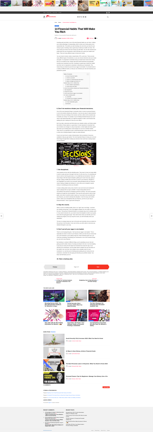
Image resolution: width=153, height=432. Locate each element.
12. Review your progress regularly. (73, 98)
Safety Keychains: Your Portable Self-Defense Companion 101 (61, 5)
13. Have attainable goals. (71, 101)
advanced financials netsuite (51, 271)
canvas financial (63, 271)
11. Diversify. (68, 96)
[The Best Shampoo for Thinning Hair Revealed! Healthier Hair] (27, 3)
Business (46, 301)
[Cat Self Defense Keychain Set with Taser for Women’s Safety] (99, 315)
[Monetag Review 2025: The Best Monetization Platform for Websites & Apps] (5, 3)
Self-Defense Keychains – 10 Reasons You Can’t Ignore (71, 5)
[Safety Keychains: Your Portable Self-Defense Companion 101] (61, 3)
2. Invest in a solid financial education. (74, 79)
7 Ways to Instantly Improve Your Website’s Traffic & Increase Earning (54, 415)
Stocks (53, 301)
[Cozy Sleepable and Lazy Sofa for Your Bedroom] (83, 5)
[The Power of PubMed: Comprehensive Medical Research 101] (105, 3)
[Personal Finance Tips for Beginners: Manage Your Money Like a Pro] (53, 378)
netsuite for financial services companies (83, 274)
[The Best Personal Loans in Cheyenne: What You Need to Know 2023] (53, 365)
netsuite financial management (51, 274)
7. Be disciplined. (68, 89)
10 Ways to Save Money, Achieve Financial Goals (81, 351)
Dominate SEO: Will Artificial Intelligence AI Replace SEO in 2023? (54, 425)
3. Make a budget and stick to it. (73, 81)
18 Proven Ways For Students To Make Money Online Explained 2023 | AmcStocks (54, 413)
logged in (50, 402)
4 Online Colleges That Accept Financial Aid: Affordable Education (127, 5)
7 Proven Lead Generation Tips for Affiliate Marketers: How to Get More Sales (54, 420)
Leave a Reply (106, 387)
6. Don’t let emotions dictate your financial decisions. (76, 88)
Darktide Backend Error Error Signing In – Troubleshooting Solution (138, 5)
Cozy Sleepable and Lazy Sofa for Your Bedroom (82, 9)
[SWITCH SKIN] (109, 12)
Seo (49, 301)
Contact (59, 12)
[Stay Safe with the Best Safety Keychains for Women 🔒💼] (39, 3)
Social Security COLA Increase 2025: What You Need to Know (16, 5)
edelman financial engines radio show (77, 271)
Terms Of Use (54, 12)
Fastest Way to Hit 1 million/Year (71, 83)
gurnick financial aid (104, 271)
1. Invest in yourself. (70, 77)
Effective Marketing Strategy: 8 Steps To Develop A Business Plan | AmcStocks (54, 418)
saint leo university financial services (53, 275)
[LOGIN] (107, 12)
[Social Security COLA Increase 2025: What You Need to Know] (16, 3)
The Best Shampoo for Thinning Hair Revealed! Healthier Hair (27, 5)
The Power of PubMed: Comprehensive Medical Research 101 (103, 5)
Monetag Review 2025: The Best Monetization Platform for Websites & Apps (5, 5)
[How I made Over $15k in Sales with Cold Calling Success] (50, 3)
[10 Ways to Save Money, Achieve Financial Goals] (53, 352)
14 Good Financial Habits (71, 76)
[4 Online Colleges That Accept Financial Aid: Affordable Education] (127, 3)
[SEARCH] (107, 17)
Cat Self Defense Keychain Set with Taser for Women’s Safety (98, 324)
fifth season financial (92, 271)
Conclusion (68, 103)
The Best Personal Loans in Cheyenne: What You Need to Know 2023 (87, 363)
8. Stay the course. (68, 91)
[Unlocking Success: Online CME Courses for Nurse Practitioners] (116, 3)
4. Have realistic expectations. (72, 84)
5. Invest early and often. (71, 86)
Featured (68, 320)
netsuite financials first (66, 274)
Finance (68, 301)
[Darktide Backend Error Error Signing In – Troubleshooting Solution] (138, 3)
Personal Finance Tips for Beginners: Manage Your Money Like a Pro (87, 376)
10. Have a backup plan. (69, 95)
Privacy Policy (48, 12)
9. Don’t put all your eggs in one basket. (73, 93)
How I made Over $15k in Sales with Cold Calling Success (49, 5)
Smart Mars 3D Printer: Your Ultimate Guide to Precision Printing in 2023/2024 (75, 324)
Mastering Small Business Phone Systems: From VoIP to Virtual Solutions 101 (94, 5)
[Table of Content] (88, 74)
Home (44, 12)
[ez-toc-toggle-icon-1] (87, 74)
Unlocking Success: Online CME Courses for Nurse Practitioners (116, 5)
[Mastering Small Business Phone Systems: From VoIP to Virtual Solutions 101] (94, 3)
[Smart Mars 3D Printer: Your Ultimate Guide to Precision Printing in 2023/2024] (76, 315)
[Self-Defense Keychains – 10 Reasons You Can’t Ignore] (72, 3)
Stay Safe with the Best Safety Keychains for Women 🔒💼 (38, 5)
